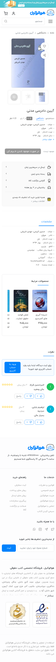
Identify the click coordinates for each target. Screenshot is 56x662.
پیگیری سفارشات (17, 500)
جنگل (14, 582)
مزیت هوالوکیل (47, 495)
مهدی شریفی (26, 124)
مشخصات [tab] (46, 221)
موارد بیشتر (47, 139)
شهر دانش (49, 590)
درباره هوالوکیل (47, 500)
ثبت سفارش (20, 485)
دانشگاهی (41, 32)
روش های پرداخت (18, 490)
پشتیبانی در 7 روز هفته (34, 187)
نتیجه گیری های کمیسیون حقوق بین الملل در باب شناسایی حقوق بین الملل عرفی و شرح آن (40, 316)
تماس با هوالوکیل (46, 506)
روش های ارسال (18, 495)
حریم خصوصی (47, 490)
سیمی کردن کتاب (45, 511)
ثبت (9, 548)
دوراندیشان (40, 586)
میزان (43, 128)
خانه (52, 32)
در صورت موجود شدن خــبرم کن (23, 151)
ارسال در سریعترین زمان (35, 167)
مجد (31, 582)
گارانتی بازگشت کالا (37, 180)
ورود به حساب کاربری (12, 367)
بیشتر (50, 595)
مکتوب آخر (30, 586)
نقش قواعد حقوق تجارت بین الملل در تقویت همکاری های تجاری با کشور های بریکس (21, 316)
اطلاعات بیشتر (39, 201)
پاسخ (18, 396)
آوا (43, 590)
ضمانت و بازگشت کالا (18, 508)
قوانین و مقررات (46, 485)
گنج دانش (23, 582)
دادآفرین (50, 586)
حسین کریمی (39, 124)
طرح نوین (18, 586)
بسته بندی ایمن (38, 174)
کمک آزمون (7, 586)
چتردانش (6, 582)
